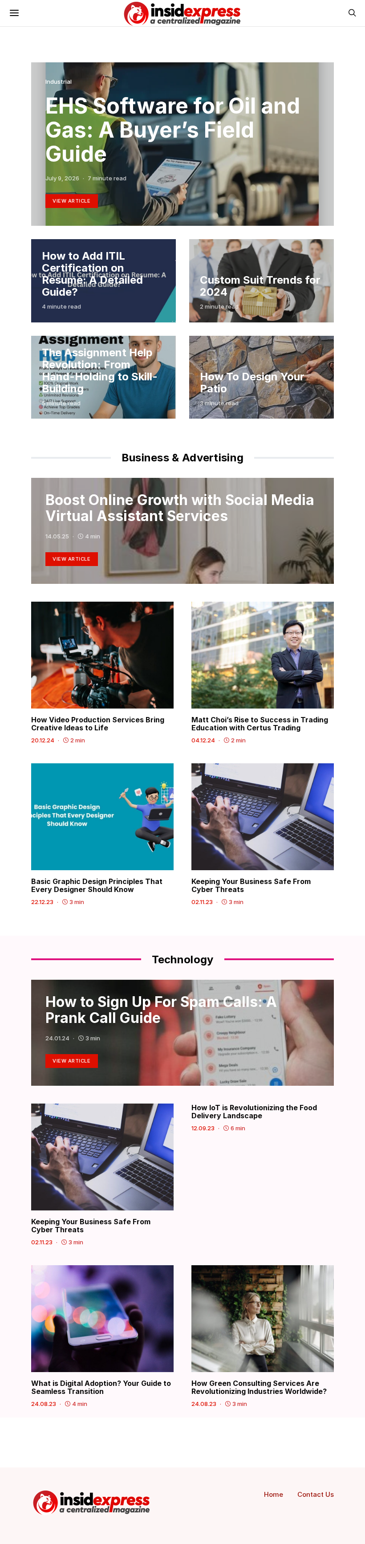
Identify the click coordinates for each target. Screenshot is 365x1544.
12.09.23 (203, 1128)
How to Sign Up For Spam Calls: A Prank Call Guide (161, 1010)
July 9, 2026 (62, 178)
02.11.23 (202, 901)
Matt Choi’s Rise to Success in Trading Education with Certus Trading (259, 723)
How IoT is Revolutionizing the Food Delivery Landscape (254, 1111)
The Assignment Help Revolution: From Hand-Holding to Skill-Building (100, 370)
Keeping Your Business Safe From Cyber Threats (251, 885)
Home (273, 1494)
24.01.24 (57, 1038)
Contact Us (315, 1494)
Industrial (58, 81)
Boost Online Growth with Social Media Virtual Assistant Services (179, 508)
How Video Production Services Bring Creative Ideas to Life (97, 723)
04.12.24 (203, 740)
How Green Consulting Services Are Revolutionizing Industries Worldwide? (259, 1387)
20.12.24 (42, 740)
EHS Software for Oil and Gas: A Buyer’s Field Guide (172, 130)
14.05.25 (57, 536)
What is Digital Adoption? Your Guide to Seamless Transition (101, 1387)
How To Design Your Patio (252, 382)
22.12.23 (42, 901)
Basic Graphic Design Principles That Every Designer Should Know (96, 885)
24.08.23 (43, 1403)
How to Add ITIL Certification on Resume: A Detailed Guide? (92, 273)
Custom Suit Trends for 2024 (260, 285)
